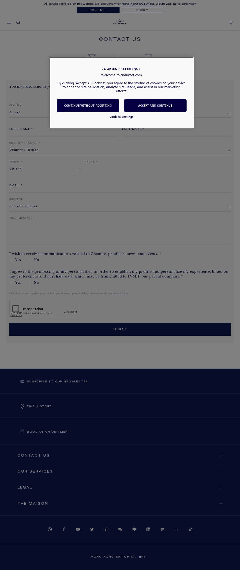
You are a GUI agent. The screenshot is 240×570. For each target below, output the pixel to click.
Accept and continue (155, 105)
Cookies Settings (122, 117)
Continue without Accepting (88, 105)
